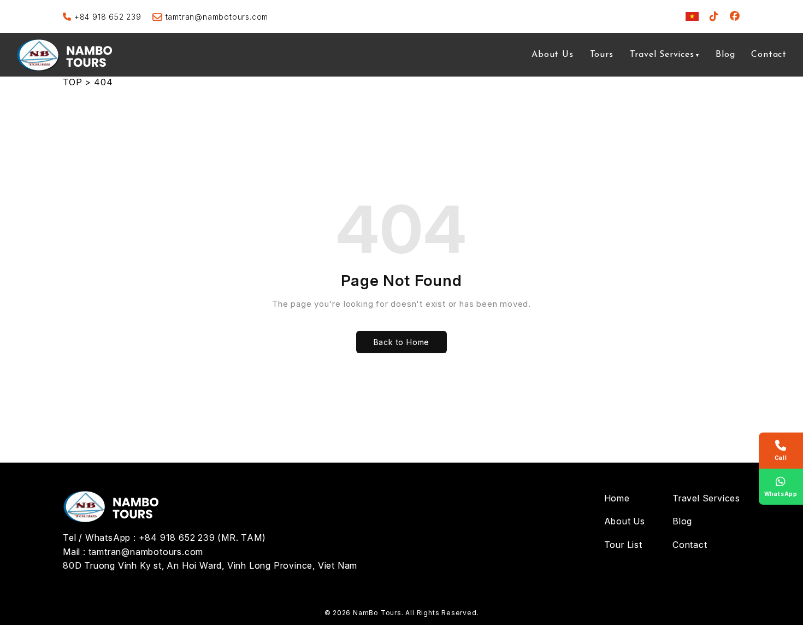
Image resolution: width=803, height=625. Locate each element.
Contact (769, 54)
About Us (552, 54)
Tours (601, 54)
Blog (725, 54)
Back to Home (402, 342)
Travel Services (662, 54)
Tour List (623, 544)
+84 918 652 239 (107, 16)
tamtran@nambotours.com (217, 16)
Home (617, 498)
